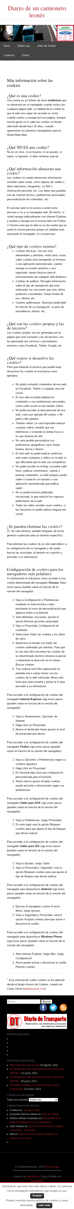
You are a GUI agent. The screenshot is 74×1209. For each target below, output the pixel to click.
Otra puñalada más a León (24, 1065)
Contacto (9, 55)
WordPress (33, 1176)
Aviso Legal (52, 1166)
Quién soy (24, 45)
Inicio (7, 45)
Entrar (25, 55)
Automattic (37, 1180)
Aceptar (37, 1195)
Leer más (44, 1205)
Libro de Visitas (46, 45)
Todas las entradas (17, 1099)
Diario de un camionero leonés (37, 11)
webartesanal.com (34, 988)
